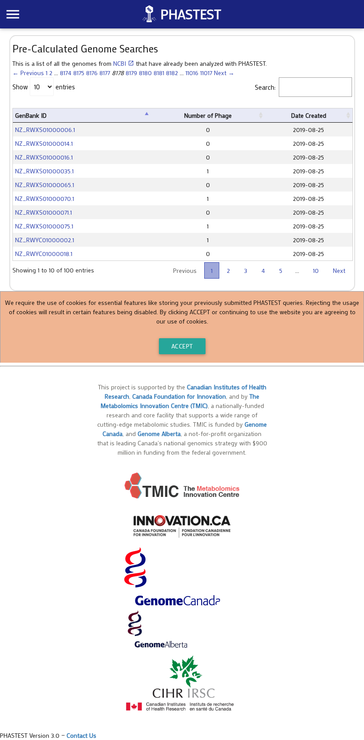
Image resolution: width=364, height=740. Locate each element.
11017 (206, 72)
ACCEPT (182, 346)
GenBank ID (31, 115)
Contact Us (81, 735)
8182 (172, 72)
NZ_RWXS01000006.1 (45, 129)
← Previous (28, 72)
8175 (78, 72)
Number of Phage (208, 115)
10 (316, 270)
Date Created (308, 115)
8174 (65, 72)
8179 (131, 72)
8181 (159, 72)
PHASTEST (190, 14)
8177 (104, 72)
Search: (265, 86)
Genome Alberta (159, 433)
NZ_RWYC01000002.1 (44, 240)
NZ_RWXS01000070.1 (44, 198)
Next (339, 270)
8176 (92, 72)
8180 (145, 72)
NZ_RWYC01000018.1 (43, 253)
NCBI (123, 63)
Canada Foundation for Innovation (179, 396)
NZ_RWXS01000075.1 (44, 226)
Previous (185, 270)
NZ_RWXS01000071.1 (43, 212)
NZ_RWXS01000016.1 (44, 157)
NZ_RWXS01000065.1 (44, 184)
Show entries (43, 86)
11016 (192, 72)
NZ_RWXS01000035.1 (44, 171)
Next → (224, 72)
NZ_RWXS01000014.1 (44, 143)
